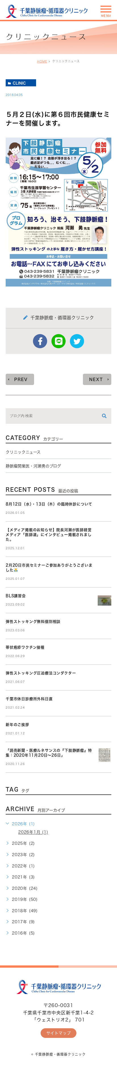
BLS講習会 (16, 596)
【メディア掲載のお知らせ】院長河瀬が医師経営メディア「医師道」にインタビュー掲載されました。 (49, 534)
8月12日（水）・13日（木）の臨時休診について (49, 504)
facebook (40, 341)
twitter (77, 341)
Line (58, 341)
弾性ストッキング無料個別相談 (33, 621)
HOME (42, 61)
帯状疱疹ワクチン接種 (25, 647)
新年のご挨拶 (17, 724)
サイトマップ (58, 1033)
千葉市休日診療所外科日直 (29, 699)
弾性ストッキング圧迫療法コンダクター (41, 673)
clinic (19, 83)
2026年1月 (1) (33, 832)
